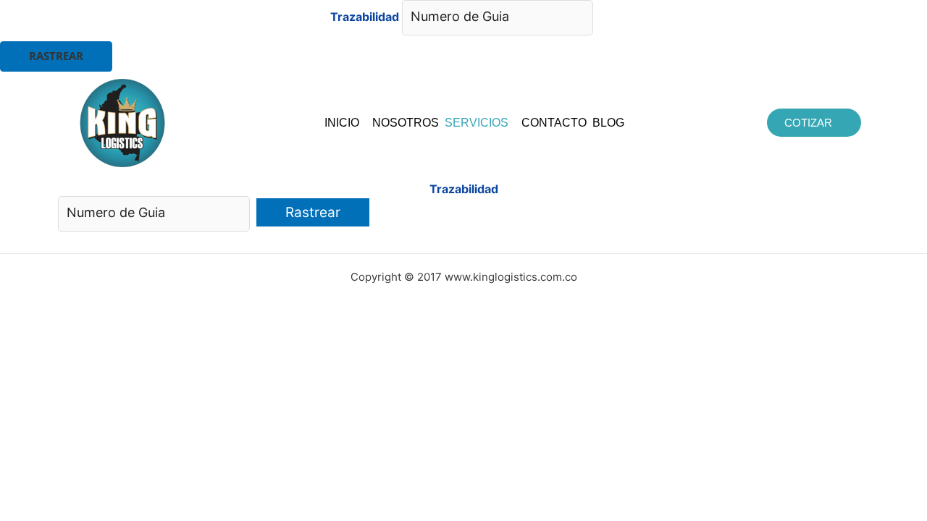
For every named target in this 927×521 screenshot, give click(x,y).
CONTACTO (554, 123)
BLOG (608, 123)
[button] (345, 123)
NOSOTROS (405, 123)
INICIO (341, 123)
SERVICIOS (476, 123)
